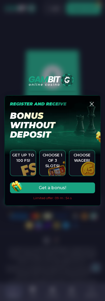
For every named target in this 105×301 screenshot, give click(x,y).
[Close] (92, 104)
